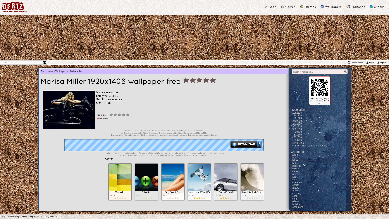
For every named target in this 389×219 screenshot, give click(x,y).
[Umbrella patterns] (120, 199)
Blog (31, 217)
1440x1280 (298, 143)
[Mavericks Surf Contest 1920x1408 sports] (252, 199)
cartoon (296, 171)
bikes (295, 160)
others (295, 201)
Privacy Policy (13, 217)
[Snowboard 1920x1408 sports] (199, 199)
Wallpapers (333, 6)
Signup (383, 63)
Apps (272, 6)
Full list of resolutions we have (308, 145)
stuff (294, 198)
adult (295, 155)
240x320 (297, 121)
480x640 (297, 134)
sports (295, 185)
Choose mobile (357, 63)
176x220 (297, 118)
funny (295, 177)
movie (295, 168)
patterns (296, 166)
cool (294, 196)
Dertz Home (47, 71)
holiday (296, 204)
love (294, 179)
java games (49, 217)
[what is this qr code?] (321, 103)
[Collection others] (146, 199)
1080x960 (297, 140)
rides (295, 157)
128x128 (297, 112)
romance (297, 182)
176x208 (297, 115)
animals (296, 190)
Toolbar (24, 217)
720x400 (297, 132)
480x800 (297, 137)
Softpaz (59, 217)
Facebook (38, 217)
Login (371, 63)
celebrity (296, 193)
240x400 (297, 123)
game (295, 174)
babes (295, 163)
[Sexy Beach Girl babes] (173, 199)
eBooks (379, 6)
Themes (310, 6)
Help (3, 217)
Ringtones (358, 6)
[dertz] (15, 12)
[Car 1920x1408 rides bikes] (225, 199)
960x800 (297, 129)
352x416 (297, 126)
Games (290, 6)
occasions (297, 207)
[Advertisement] (194, 37)
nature (295, 187)
